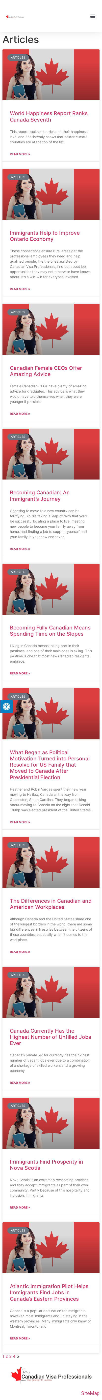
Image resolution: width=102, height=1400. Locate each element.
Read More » (20, 154)
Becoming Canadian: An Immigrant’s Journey (40, 495)
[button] (93, 16)
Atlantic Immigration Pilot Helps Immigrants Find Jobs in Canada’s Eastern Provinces (49, 1292)
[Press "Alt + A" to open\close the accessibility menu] (6, 706)
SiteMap (90, 1393)
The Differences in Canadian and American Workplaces (51, 904)
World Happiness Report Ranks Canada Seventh (49, 116)
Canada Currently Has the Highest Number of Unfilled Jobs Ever (50, 1037)
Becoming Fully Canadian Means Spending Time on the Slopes (50, 631)
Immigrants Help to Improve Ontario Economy (45, 236)
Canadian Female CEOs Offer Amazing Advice (46, 371)
